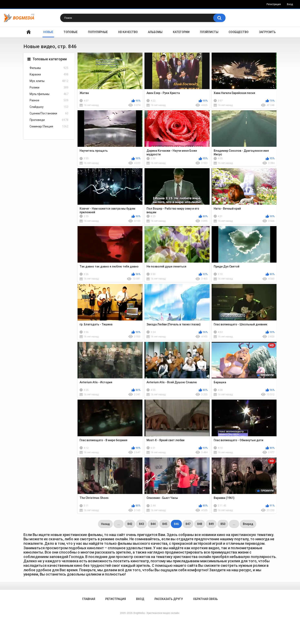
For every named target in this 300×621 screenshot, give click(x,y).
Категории (181, 32)
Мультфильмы (49, 94)
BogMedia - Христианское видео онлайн (156, 613)
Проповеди (49, 120)
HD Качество (128, 32)
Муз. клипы (49, 81)
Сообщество (239, 32)
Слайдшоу (49, 106)
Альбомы (155, 32)
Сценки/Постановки (49, 113)
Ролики (49, 87)
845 (164, 524)
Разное (49, 100)
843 (141, 524)
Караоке (49, 74)
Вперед (248, 524)
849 (211, 524)
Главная (28, 32)
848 (199, 524)
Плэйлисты (209, 32)
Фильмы (49, 68)
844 (153, 524)
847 (188, 524)
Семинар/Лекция (49, 126)
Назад (105, 524)
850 (222, 524)
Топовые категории (49, 59)
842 (129, 524)
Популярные (98, 32)
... (118, 524)
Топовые (70, 32)
